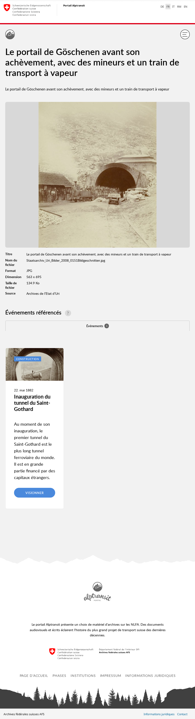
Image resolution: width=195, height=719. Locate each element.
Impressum (110, 675)
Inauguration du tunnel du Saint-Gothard (32, 403)
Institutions (83, 675)
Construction (27, 359)
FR (168, 6)
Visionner (34, 493)
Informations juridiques (150, 675)
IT (173, 6)
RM (179, 6)
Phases (59, 675)
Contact (182, 714)
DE (162, 6)
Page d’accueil (34, 675)
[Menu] (185, 34)
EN (185, 6)
